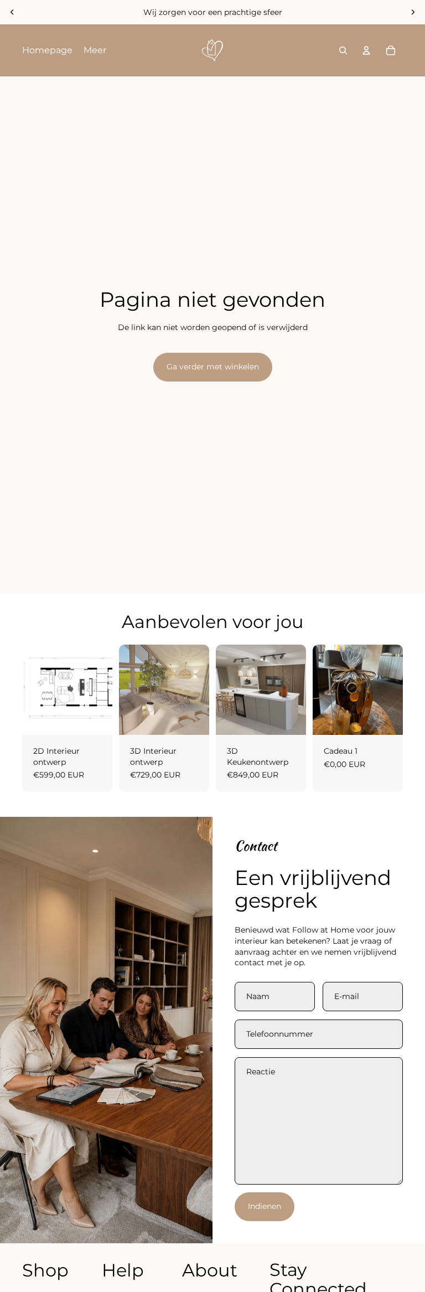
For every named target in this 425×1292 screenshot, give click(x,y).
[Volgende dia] (413, 12)
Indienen (264, 1206)
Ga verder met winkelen (213, 367)
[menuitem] (47, 50)
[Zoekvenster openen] (343, 50)
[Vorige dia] (12, 12)
